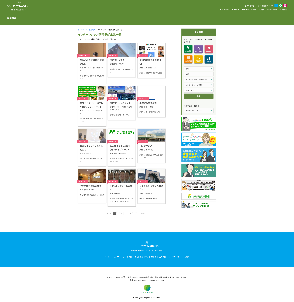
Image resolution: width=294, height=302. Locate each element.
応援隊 (261, 10)
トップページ (82, 30)
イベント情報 (225, 10)
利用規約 (186, 257)
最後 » (143, 213)
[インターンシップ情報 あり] (198, 85)
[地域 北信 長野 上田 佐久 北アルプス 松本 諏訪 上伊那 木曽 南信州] (198, 68)
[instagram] (285, 5)
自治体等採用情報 (249, 10)
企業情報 (235, 10)
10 (130, 213)
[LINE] (280, 5)
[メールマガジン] (276, 5)
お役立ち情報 (272, 10)
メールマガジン (174, 257)
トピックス (115, 257)
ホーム (107, 257)
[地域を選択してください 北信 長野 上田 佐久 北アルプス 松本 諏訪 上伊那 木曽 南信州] (198, 110)
